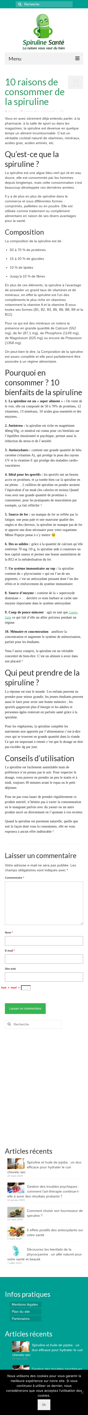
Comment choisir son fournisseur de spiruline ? (55, 1213)
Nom (9, 932)
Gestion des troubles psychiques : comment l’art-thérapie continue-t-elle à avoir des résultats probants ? (43, 1191)
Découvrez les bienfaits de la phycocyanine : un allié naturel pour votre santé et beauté (44, 1254)
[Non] (81, 1392)
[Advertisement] (44, 1090)
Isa (14, 111)
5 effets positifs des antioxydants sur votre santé (55, 1232)
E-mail (10, 950)
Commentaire (14, 877)
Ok (44, 1404)
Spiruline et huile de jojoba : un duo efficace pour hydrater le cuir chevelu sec (44, 1167)
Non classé (48, 111)
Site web (10, 968)
